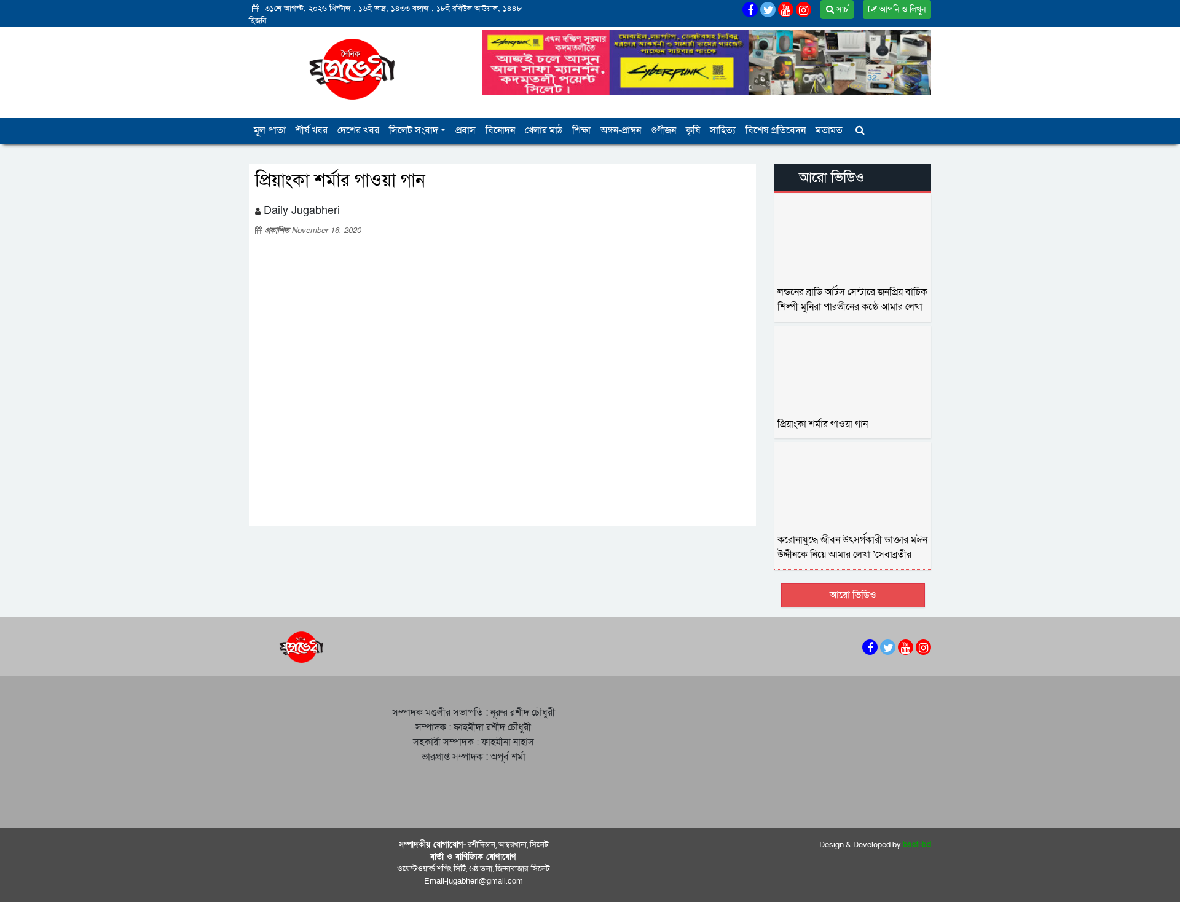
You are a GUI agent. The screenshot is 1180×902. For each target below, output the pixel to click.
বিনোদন (500, 130)
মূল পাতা (270, 130)
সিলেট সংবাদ (413, 130)
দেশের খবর (358, 130)
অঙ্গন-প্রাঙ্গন (620, 130)
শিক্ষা (581, 130)
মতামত (829, 130)
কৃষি (693, 130)
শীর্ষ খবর (312, 130)
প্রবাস (465, 130)
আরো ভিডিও (853, 595)
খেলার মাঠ (543, 130)
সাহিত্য (723, 130)
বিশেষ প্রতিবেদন (775, 130)
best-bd (917, 844)
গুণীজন (663, 130)
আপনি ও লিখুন (901, 9)
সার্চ (841, 9)
